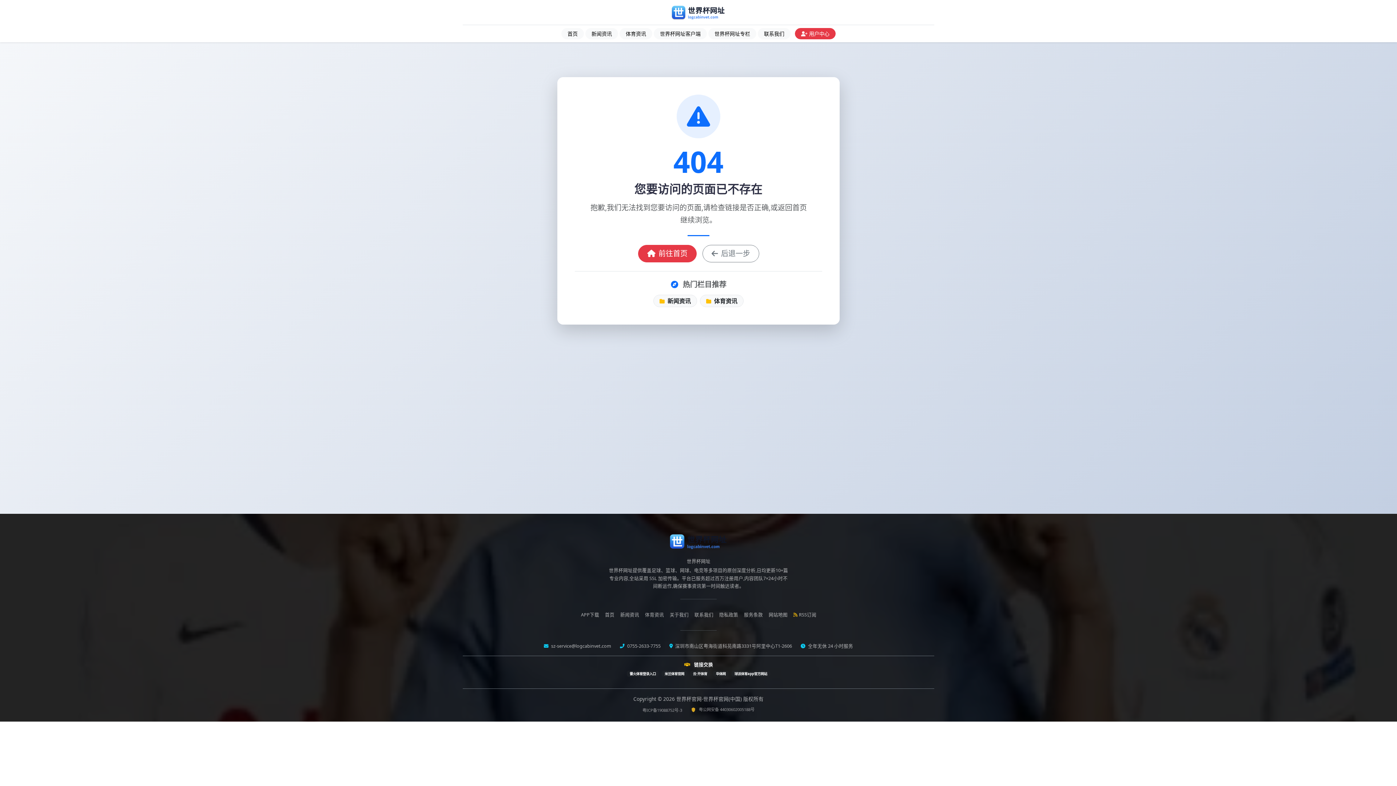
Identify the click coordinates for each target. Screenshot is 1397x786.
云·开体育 (700, 673)
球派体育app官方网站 (751, 673)
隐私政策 (728, 615)
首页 (573, 33)
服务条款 (753, 615)
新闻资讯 (602, 33)
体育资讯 (636, 33)
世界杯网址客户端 (680, 33)
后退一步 (735, 253)
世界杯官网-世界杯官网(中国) (709, 698)
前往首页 (673, 253)
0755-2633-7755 (643, 646)
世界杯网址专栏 (732, 33)
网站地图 (778, 615)
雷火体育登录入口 (643, 673)
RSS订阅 (807, 615)
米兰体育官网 (674, 673)
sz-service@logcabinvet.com (580, 646)
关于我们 (679, 615)
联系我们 (774, 33)
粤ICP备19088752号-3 (662, 710)
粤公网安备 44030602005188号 (727, 709)
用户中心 (819, 33)
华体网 (721, 673)
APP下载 (590, 615)
